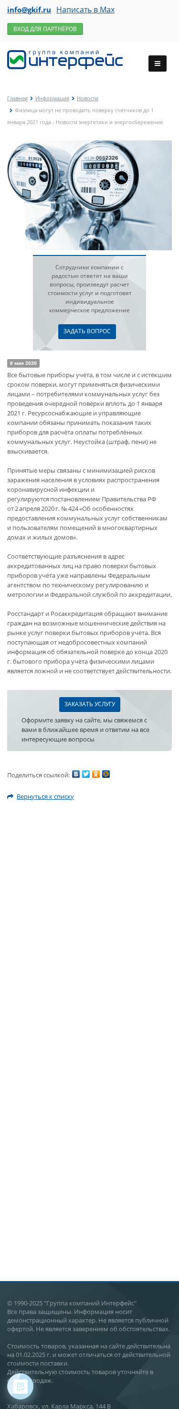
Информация (52, 98)
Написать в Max (85, 9)
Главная (17, 98)
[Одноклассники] (96, 774)
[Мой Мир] (106, 774)
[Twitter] (86, 774)
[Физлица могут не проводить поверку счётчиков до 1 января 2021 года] (89, 145)
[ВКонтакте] (76, 774)
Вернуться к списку (45, 796)
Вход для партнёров (45, 29)
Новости (87, 98)
